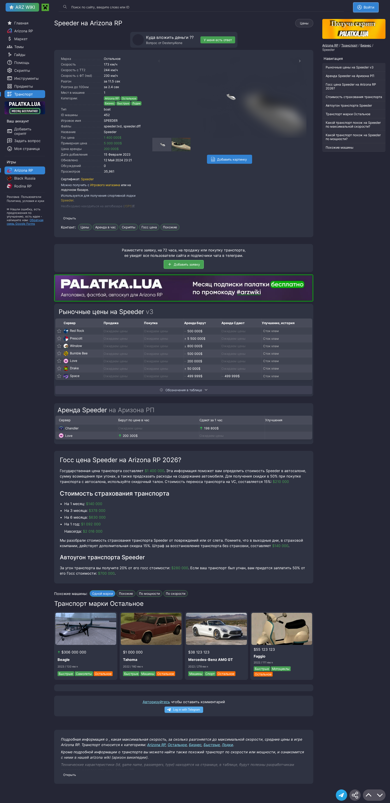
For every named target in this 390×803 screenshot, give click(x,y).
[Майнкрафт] (45, 7)
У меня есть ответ (218, 40)
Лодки (136, 103)
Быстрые (123, 103)
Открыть (69, 218)
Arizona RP (112, 98)
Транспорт (349, 45)
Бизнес (109, 103)
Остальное (112, 59)
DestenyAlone (172, 43)
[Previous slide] (156, 61)
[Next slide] (301, 61)
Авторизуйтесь (156, 702)
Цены (304, 23)
